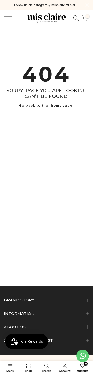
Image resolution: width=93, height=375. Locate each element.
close (87, 5)
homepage (62, 105)
